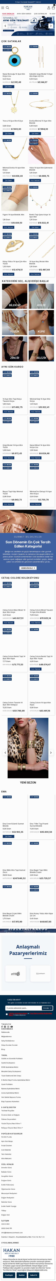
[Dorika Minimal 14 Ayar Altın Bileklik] (41, 104)
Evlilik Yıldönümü (7, 1185)
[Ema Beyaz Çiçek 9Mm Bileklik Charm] (14, 897)
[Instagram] (8, 1027)
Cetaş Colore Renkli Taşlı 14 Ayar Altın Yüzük (41, 657)
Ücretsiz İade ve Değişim (10, 1115)
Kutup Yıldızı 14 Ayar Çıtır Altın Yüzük (15, 262)
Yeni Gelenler (6, 1154)
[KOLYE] (41, 296)
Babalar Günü (6, 1172)
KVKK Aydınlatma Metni (9, 1067)
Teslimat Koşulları (7, 1111)
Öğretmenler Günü (8, 1189)
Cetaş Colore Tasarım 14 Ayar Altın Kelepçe (13, 704)
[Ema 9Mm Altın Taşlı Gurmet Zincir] (14, 853)
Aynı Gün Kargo (24, 14)
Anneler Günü (6, 1168)
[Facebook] (2, 1027)
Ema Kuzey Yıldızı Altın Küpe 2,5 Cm (41, 914)
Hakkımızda (5, 1032)
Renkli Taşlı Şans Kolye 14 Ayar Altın (39, 216)
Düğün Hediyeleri (7, 1198)
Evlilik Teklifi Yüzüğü (8, 1206)
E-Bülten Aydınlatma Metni (18, 1013)
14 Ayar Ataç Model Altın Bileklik (39, 262)
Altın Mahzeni (6, 1158)
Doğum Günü (6, 1180)
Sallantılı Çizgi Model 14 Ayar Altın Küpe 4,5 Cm (41, 75)
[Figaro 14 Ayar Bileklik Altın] (14, 198)
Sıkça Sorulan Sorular (9, 1045)
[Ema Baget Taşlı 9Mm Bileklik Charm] (42, 853)
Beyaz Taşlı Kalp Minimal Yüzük (13, 493)
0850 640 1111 (6, 1228)
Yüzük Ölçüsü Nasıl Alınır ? (11, 1123)
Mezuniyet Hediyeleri (9, 1193)
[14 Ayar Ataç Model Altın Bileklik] (41, 244)
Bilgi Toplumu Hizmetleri (10, 1101)
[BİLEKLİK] (14, 296)
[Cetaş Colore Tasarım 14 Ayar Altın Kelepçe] (14, 686)
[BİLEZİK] (41, 348)
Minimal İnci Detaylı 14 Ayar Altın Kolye (41, 493)
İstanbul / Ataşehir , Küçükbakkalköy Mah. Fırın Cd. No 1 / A (22, 1237)
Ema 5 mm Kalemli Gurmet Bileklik (13, 825)
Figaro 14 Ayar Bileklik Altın (13, 215)
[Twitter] (5, 1027)
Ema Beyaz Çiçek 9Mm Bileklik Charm (12, 914)
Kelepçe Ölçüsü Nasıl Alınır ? (12, 1128)
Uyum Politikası (7, 1084)
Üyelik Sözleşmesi (8, 1063)
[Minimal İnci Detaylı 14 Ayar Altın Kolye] (42, 475)
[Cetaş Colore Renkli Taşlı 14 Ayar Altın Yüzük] (42, 640)
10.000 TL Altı (6, 1137)
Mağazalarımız (6, 1036)
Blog (3, 1049)
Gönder (46, 1008)
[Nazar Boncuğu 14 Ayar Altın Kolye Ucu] (14, 57)
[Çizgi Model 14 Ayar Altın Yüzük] (14, 429)
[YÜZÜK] (14, 322)
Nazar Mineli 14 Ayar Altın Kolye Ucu (40, 446)
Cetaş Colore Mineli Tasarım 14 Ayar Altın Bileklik (41, 611)
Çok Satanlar (40, 14)
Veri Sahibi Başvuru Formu (11, 1097)
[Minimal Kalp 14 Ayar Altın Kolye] (42, 382)
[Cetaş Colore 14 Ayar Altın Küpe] (42, 686)
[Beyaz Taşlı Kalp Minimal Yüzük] (14, 475)
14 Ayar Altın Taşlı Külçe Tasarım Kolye (12, 400)
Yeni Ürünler (8, 14)
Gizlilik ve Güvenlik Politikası (12, 1058)
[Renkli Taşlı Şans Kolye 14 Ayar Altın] (41, 198)
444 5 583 (5, 1224)
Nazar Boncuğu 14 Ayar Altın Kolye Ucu (14, 75)
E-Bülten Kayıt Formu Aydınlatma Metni (15, 1080)
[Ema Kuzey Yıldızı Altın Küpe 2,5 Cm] (42, 897)
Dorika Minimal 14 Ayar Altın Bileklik (40, 122)
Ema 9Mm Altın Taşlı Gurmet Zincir (14, 871)
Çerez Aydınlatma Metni (10, 1093)
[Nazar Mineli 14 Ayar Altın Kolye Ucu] (42, 429)
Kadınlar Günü (6, 1202)
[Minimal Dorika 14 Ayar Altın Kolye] (14, 151)
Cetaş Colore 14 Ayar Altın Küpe (40, 704)
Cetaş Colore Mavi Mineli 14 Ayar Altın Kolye (14, 611)
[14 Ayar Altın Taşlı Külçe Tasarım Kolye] (14, 382)
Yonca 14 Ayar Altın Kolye (13, 121)
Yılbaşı (3, 1211)
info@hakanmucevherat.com (12, 1233)
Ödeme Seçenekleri (8, 1119)
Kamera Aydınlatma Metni (10, 1089)
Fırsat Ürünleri (6, 1146)
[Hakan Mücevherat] (28, 7)
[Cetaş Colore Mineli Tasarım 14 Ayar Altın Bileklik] (42, 593)
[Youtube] (11, 1027)
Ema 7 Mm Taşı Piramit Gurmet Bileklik (39, 825)
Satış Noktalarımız (7, 1041)
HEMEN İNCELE (27, 568)
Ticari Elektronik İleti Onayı (11, 1076)
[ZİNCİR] (14, 348)
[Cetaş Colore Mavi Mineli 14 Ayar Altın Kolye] (14, 593)
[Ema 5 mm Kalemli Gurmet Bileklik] (14, 807)
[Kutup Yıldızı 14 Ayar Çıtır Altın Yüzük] (14, 244)
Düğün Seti (5, 1215)
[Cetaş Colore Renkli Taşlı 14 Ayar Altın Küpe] (14, 640)
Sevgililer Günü (7, 1176)
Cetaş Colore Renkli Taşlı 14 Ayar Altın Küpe (14, 657)
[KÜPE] (41, 322)
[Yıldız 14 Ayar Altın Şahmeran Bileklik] (41, 151)
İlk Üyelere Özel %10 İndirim (28, 2)
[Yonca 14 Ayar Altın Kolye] (14, 104)
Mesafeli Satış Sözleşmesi (11, 1071)
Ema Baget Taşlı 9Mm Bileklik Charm (38, 871)
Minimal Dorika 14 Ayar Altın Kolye (14, 169)
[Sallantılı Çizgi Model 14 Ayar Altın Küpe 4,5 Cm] (41, 57)
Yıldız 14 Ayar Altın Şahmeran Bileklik (40, 169)
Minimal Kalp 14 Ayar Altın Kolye (40, 400)
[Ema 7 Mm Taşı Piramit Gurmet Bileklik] (42, 807)
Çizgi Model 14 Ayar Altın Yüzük (13, 446)
